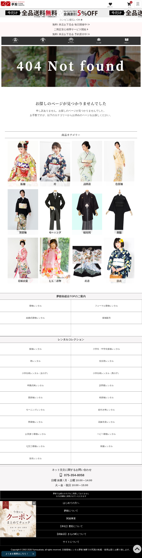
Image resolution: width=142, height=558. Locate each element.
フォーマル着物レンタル (106, 306)
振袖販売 (106, 318)
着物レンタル (35, 306)
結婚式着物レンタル (35, 318)
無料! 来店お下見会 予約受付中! (70, 34)
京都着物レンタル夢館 (72, 549)
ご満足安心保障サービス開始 (70, 29)
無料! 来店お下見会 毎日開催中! (70, 24)
